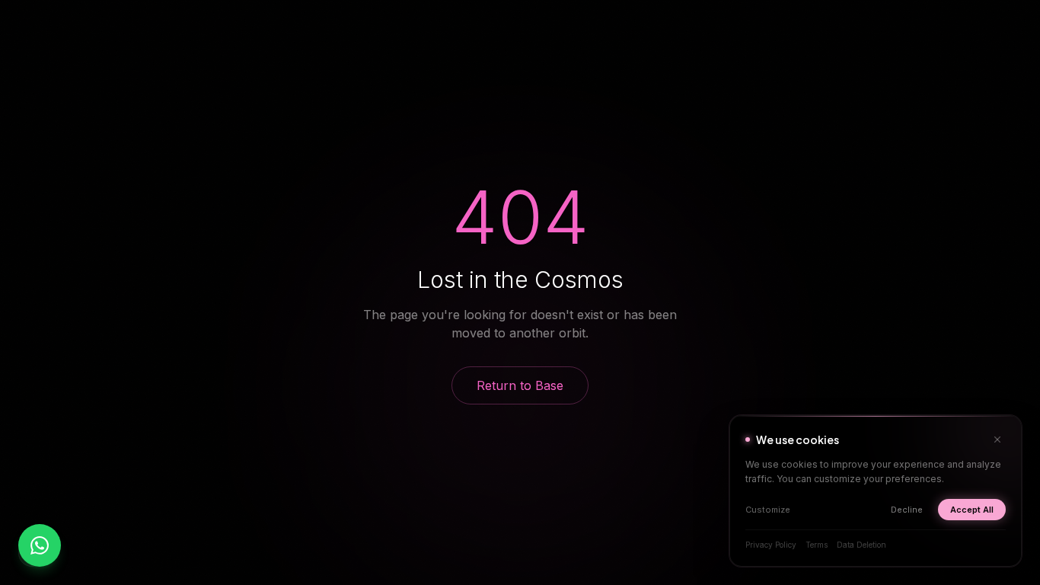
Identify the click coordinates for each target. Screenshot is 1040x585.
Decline (907, 509)
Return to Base (520, 385)
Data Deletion (861, 544)
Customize (767, 509)
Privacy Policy (770, 544)
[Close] (997, 439)
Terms (817, 544)
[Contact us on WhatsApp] (39, 545)
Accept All (972, 509)
